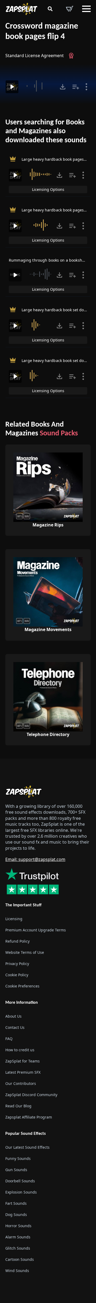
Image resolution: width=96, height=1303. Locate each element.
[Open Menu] (86, 9)
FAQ (9, 1038)
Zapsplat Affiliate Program (28, 1117)
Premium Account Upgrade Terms (35, 929)
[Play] (12, 86)
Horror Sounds (18, 1225)
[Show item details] (86, 86)
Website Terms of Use (24, 952)
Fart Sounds (16, 1203)
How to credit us (19, 1049)
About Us (13, 1016)
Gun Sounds (16, 1169)
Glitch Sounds (17, 1248)
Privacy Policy (17, 963)
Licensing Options (48, 189)
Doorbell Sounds (20, 1180)
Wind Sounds (17, 1270)
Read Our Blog (18, 1105)
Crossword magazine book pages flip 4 (41, 31)
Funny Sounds (18, 1158)
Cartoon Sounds (19, 1259)
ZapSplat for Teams (22, 1061)
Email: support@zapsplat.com (35, 859)
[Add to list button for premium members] (76, 86)
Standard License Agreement (34, 55)
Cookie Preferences (22, 986)
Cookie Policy (16, 974)
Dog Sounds (16, 1214)
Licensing (13, 918)
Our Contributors (20, 1083)
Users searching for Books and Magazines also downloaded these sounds (45, 131)
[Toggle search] (50, 9)
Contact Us (15, 1027)
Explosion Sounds (21, 1192)
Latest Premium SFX (23, 1072)
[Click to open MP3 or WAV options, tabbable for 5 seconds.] (62, 86)
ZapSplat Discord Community (31, 1094)
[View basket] (69, 9)
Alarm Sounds (17, 1236)
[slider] (40, 86)
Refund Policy (17, 941)
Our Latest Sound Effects (27, 1147)
